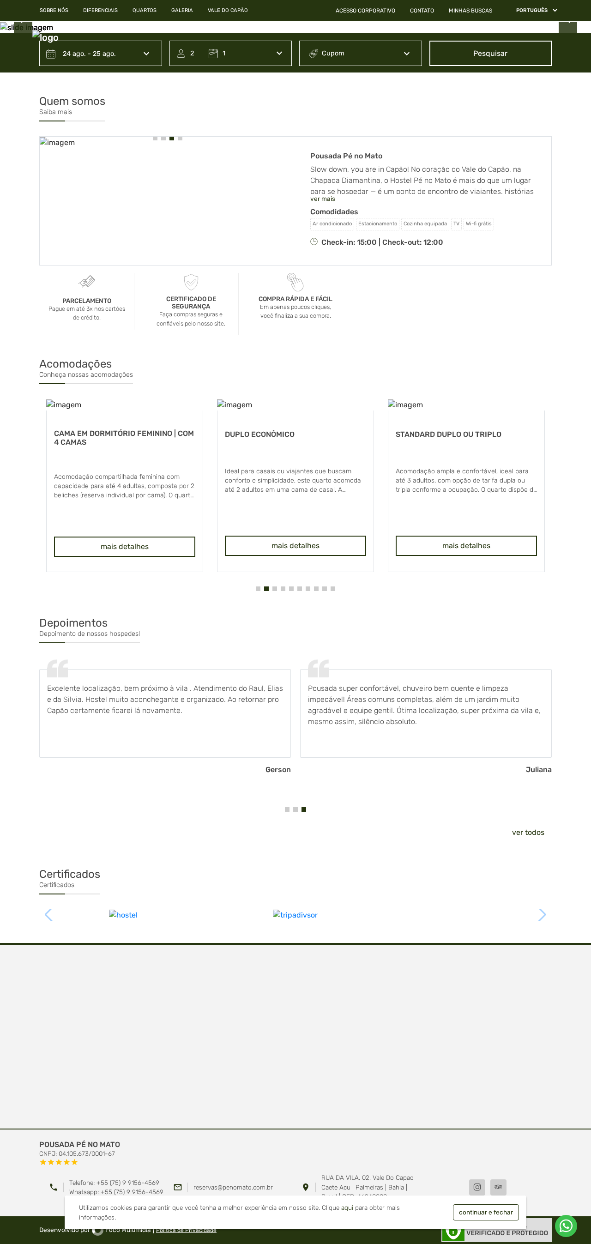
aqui (347, 1207)
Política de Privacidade (186, 1230)
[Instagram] (477, 1187)
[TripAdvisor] (498, 1187)
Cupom (333, 53)
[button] (155, 138)
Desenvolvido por (95, 1229)
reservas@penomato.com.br (233, 1187)
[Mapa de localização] (295, 1037)
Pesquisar (490, 53)
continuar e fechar (486, 1212)
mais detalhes (125, 546)
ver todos (528, 832)
